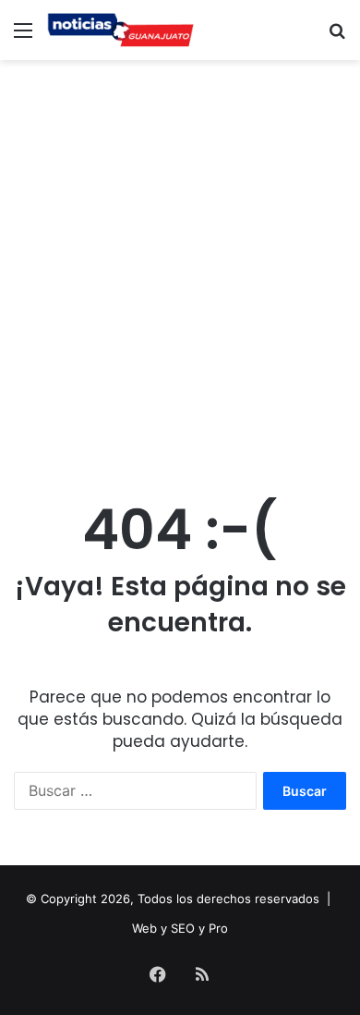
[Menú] (23, 36)
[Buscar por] (337, 36)
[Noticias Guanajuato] (120, 30)
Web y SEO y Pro (180, 928)
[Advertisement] (180, 259)
